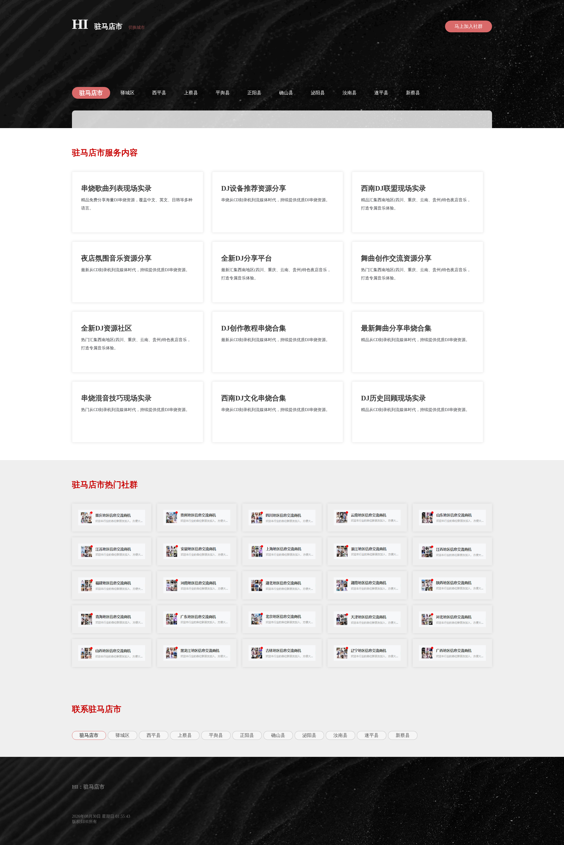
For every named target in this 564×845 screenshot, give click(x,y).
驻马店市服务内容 (105, 152)
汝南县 (350, 92)
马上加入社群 (468, 26)
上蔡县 (191, 92)
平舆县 (223, 92)
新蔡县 (413, 92)
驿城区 (127, 92)
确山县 (286, 92)
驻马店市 (108, 26)
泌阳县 (318, 92)
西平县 (159, 92)
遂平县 (381, 92)
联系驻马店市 (96, 709)
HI (80, 24)
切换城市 (136, 27)
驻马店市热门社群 (105, 484)
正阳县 (254, 92)
